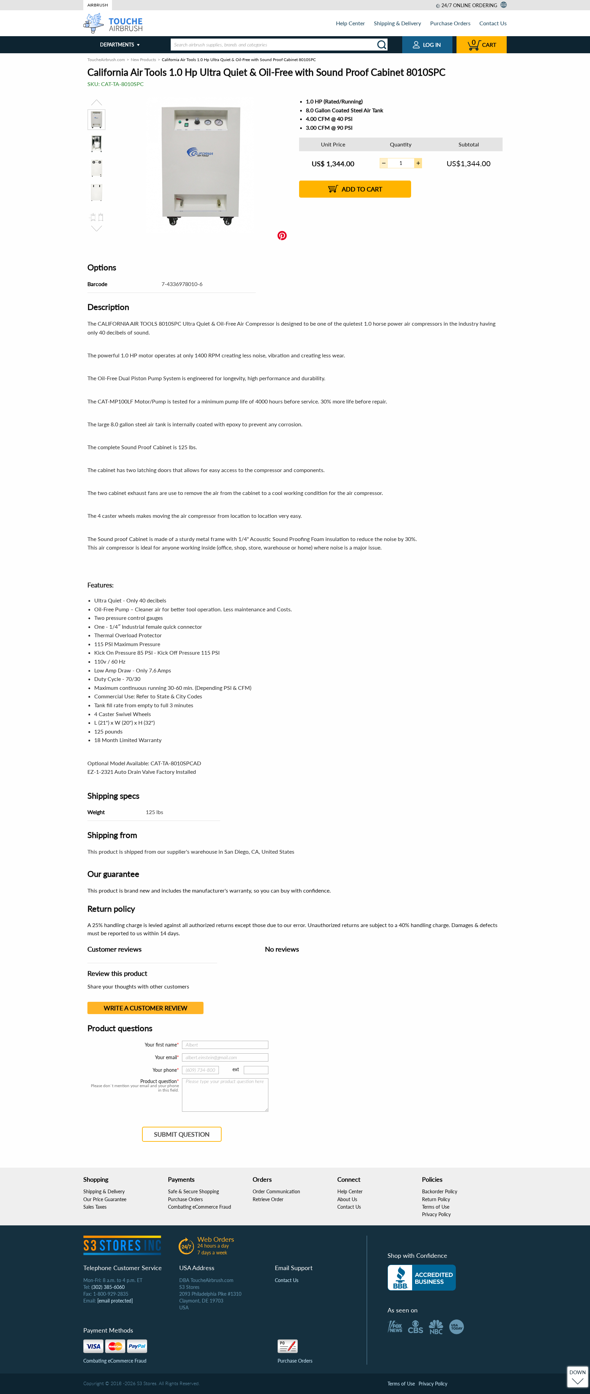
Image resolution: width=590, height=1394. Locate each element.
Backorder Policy (439, 1191)
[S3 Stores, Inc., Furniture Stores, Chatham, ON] (422, 1278)
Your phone (165, 1070)
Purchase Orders (450, 23)
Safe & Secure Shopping (193, 1191)
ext (236, 1069)
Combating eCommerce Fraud (199, 1207)
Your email (166, 1057)
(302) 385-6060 (108, 1287)
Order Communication (276, 1191)
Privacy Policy (436, 1214)
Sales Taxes (95, 1207)
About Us (347, 1199)
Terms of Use (435, 1207)
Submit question (182, 1134)
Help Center (350, 23)
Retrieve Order (268, 1199)
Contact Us (493, 23)
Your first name (161, 1045)
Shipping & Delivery (397, 23)
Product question (158, 1081)
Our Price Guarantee (104, 1199)
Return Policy (436, 1199)
